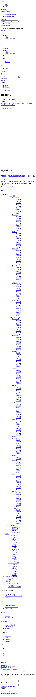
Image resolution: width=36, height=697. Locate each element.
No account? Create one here (9, 692)
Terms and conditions (11, 607)
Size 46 (18, 211)
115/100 (14, 542)
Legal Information (10, 605)
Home (2, 190)
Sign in (3, 71)
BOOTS (14, 266)
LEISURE (11, 525)
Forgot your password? (8, 686)
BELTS (7, 534)
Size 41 (18, 203)
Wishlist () (4, 10)
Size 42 (18, 204)
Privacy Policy (9, 608)
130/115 (14, 537)
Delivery (7, 628)
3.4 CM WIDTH (13, 549)
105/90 (14, 546)
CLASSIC (11, 196)
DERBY (15, 215)
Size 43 (18, 206)
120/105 (14, 541)
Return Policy (9, 627)
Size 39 (18, 199)
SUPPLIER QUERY (14, 587)
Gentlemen (8, 194)
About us (7, 616)
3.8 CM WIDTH (13, 563)
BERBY (15, 455)
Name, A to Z (11, 103)
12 (2, 108)
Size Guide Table (10, 594)
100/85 (14, 547)
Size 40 (18, 201)
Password (4, 683)
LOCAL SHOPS (13, 583)
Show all (9, 108)
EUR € (7, 6)
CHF (6, 5)
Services (7, 581)
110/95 (14, 544)
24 (4, 108)
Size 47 (18, 213)
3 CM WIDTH (13, 535)
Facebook (8, 636)
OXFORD (15, 198)
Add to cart (10, 187)
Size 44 (18, 208)
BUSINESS (12, 436)
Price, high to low (9, 105)
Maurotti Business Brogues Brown (18, 176)
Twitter (7, 637)
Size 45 (18, 209)
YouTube (7, 639)
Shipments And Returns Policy (14, 596)
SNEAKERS (16, 283)
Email (2, 679)
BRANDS (8, 580)
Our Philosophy (9, 617)
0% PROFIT (12, 578)
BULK (10, 585)
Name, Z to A (20, 103)
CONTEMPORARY (14, 317)
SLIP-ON (15, 249)
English (13, 14)
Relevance (4, 103)
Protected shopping (10, 625)
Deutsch (14, 16)
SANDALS (16, 300)
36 (6, 108)
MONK (14, 232)
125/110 (14, 539)
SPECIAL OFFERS (11, 576)
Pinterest (7, 641)
